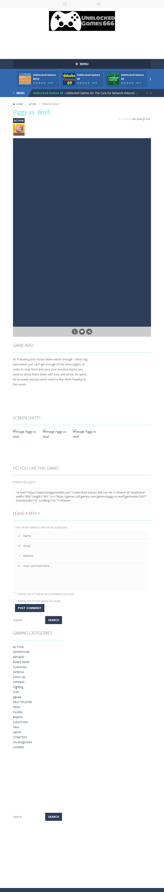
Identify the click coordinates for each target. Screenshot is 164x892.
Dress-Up (19, 677)
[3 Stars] (125, 119)
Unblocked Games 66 (48, 93)
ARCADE (18, 657)
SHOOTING (20, 722)
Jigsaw (17, 697)
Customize (20, 667)
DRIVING (18, 682)
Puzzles (18, 712)
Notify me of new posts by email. (39, 601)
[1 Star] (120, 119)
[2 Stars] (122, 119)
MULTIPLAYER (22, 702)
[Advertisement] (86, 43)
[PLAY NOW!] (25, 79)
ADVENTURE (21, 652)
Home (19, 104)
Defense (18, 672)
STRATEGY (20, 737)
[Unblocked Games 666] (82, 20)
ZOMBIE (18, 747)
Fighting (18, 687)
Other (16, 707)
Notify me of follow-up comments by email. (46, 594)
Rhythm (18, 717)
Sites (16, 727)
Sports (17, 732)
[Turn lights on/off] (75, 332)
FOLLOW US (99, 4)
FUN (16, 692)
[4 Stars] (127, 119)
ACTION (32, 104)
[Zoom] (26, 434)
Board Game (21, 662)
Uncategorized (22, 742)
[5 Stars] (130, 119)
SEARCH (65, 4)
